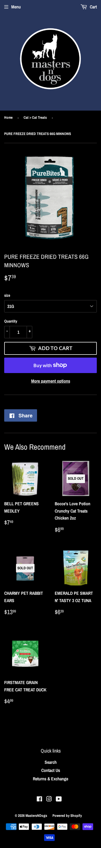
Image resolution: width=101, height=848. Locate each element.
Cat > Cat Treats (35, 117)
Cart (93, 7)
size (7, 295)
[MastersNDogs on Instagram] (49, 799)
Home (8, 117)
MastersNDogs (36, 815)
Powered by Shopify (67, 815)
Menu (16, 7)
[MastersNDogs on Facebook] (39, 799)
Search (51, 762)
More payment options (50, 381)
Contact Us (50, 770)
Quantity (10, 321)
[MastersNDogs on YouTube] (59, 799)
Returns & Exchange (50, 779)
